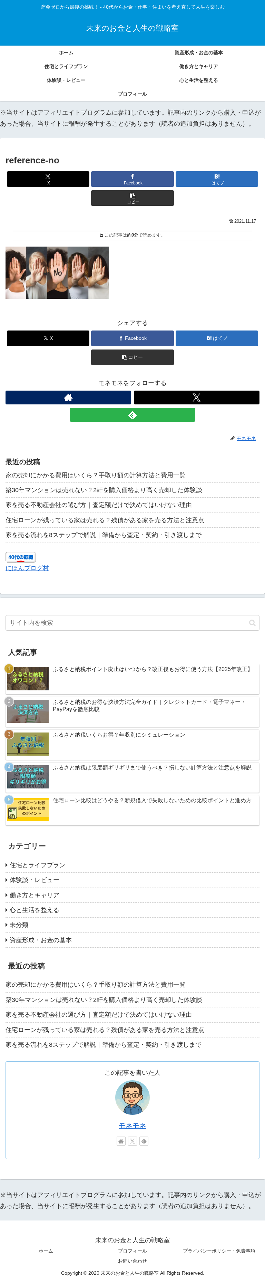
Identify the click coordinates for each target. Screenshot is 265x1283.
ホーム (46, 1251)
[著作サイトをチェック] (68, 397)
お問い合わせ (132, 1261)
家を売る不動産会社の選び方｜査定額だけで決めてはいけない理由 (99, 504)
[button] (132, 198)
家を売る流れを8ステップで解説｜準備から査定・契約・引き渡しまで (104, 535)
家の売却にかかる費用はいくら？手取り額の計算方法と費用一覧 (96, 475)
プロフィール (132, 1251)
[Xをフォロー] (196, 397)
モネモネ (132, 1125)
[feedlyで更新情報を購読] (132, 415)
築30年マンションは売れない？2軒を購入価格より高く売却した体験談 (104, 490)
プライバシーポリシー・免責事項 (219, 1251)
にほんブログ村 (27, 568)
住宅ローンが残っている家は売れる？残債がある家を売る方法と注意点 (105, 520)
